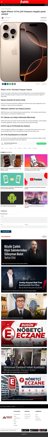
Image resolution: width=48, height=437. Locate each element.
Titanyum (34, 148)
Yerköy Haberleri (17, 414)
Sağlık (15, 423)
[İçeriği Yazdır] (15, 84)
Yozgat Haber (24, 434)
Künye (36, 414)
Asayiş (15, 416)
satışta (25, 148)
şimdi (30, 148)
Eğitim (15, 419)
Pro (15, 148)
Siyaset (15, 421)
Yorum (2, 216)
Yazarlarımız (27, 418)
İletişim (36, 416)
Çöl (7, 148)
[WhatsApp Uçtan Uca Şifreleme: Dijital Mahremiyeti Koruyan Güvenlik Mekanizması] (12, 179)
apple (3, 148)
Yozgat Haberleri (17, 418)
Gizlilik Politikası (38, 419)
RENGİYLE (20, 148)
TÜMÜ (44, 236)
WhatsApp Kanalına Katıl (41, 143)
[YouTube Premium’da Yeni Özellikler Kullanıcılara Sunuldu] (36, 179)
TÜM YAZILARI (43, 17)
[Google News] (43, 84)
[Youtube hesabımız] (22, 406)
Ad (2, 224)
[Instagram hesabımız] (20, 406)
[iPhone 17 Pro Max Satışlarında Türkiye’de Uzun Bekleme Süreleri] (12, 160)
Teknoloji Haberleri (43, 20)
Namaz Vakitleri (27, 414)
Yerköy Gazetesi (8, 17)
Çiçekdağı (15, 425)
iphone (11, 148)
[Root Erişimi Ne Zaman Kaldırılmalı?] (12, 198)
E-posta (26, 224)
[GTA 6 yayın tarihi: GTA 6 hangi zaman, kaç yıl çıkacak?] (36, 198)
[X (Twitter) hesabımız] (18, 406)
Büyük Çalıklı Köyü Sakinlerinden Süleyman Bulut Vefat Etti (13, 4)
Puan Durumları (27, 416)
